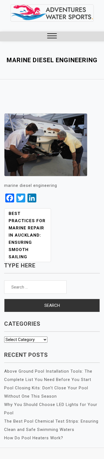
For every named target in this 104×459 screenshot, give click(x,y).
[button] (52, 36)
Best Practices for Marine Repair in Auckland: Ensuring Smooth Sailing (27, 235)
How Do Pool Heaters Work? (33, 437)
